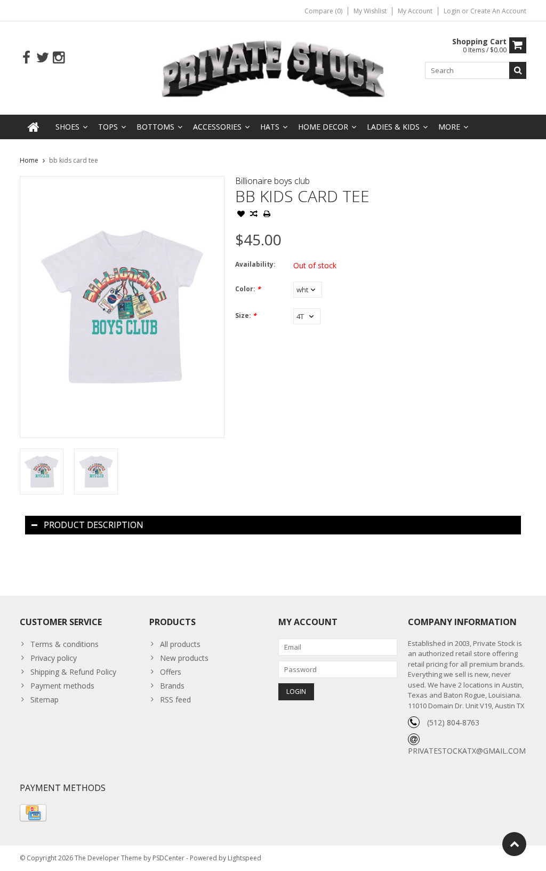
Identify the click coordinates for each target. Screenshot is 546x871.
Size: (245, 315)
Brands (172, 686)
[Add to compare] (254, 215)
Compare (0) (323, 10)
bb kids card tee (73, 160)
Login (453, 10)
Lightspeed (244, 857)
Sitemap (44, 699)
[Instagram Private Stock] (58, 58)
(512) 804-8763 (453, 722)
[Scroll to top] (514, 844)
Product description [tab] (93, 525)
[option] (41, 471)
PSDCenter (168, 857)
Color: (248, 288)
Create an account (498, 10)
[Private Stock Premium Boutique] (273, 67)
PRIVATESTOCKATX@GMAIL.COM (467, 751)
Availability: (255, 264)
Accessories (217, 127)
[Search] (517, 70)
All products (180, 644)
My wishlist (370, 10)
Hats (269, 127)
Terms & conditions (64, 644)
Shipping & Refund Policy (73, 672)
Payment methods (62, 686)
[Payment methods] (33, 812)
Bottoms (155, 127)
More (449, 127)
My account (415, 10)
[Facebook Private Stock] (26, 58)
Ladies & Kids (393, 127)
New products (184, 658)
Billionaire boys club (272, 181)
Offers (170, 672)
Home (29, 160)
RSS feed (175, 699)
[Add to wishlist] (241, 215)
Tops (108, 127)
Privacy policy (53, 658)
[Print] (266, 215)
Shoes (67, 127)
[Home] (33, 127)
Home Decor (323, 127)
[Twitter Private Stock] (42, 58)
